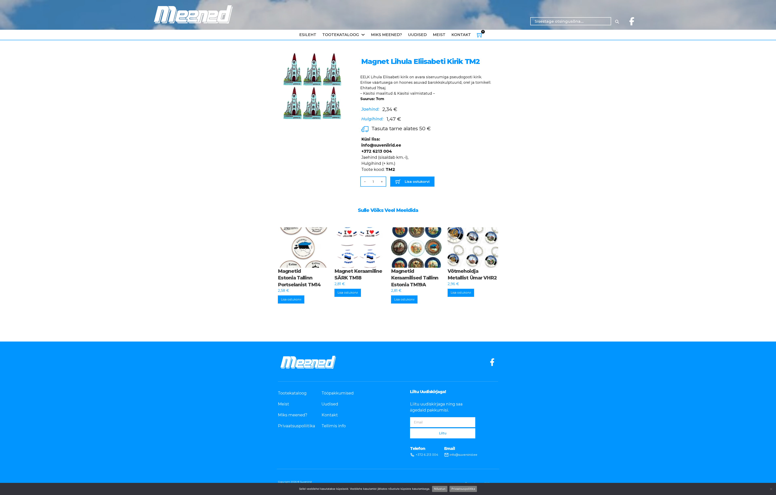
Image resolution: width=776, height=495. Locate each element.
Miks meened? (386, 34)
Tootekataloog (340, 34)
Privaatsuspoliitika (293, 425)
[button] (340, 57)
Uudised (417, 34)
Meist (439, 34)
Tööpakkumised (337, 393)
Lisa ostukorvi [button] (291, 299)
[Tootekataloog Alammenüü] (363, 35)
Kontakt (461, 34)
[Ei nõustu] (771, 489)
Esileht (307, 34)
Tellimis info (334, 425)
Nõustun (439, 488)
